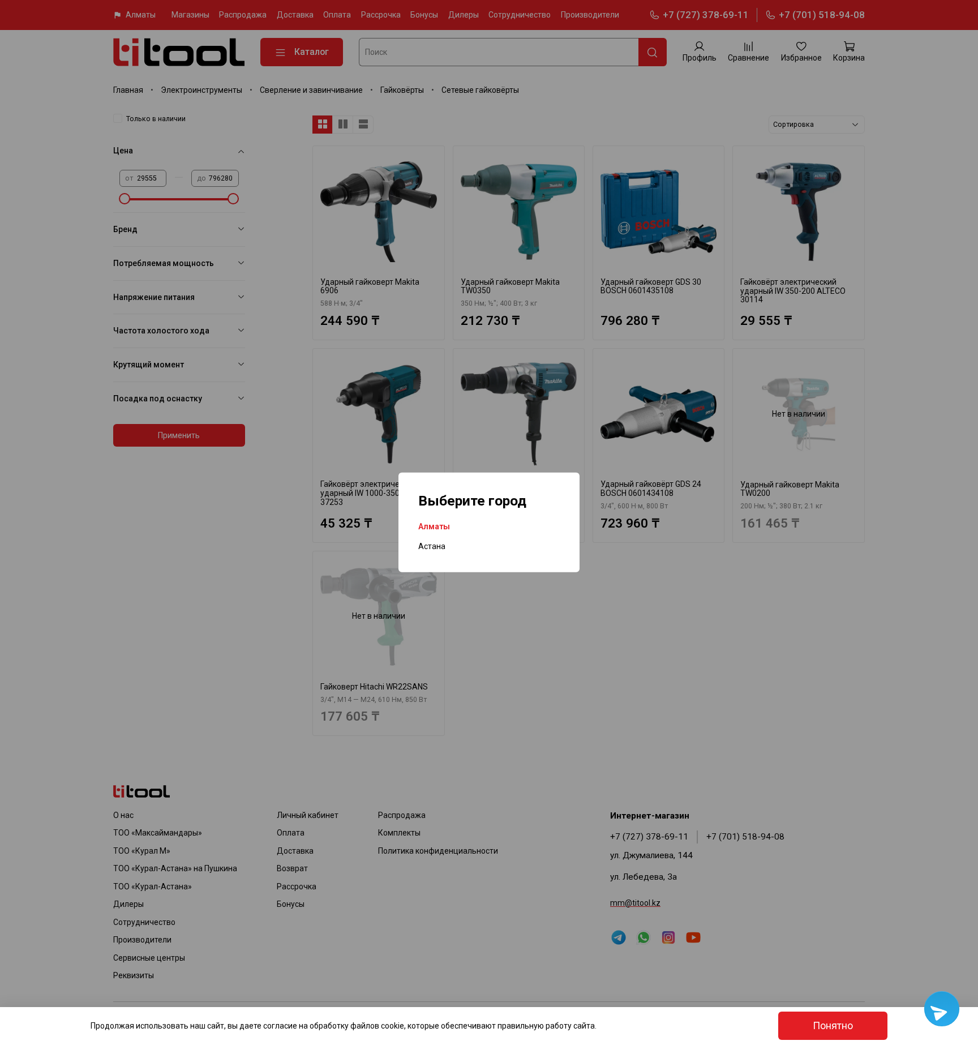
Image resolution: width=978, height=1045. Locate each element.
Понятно (833, 1025)
